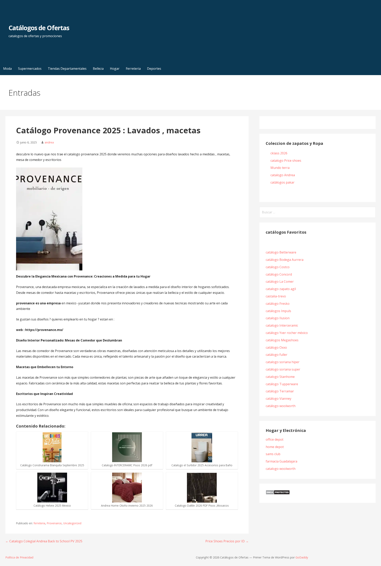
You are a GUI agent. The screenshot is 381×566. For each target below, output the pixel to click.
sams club (273, 454)
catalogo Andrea (283, 175)
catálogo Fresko (278, 303)
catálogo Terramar (280, 391)
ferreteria (39, 523)
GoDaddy (301, 557)
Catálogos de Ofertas (39, 27)
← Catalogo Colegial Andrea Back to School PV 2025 (43, 541)
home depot (275, 447)
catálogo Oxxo (276, 347)
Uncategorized (72, 523)
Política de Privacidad (19, 557)
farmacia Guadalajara (281, 461)
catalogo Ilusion (278, 318)
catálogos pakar (282, 182)
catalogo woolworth (280, 468)
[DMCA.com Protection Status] (278, 493)
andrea (49, 142)
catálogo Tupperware (282, 384)
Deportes (154, 68)
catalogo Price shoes (286, 160)
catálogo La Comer (280, 281)
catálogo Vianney (278, 398)
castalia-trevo (276, 296)
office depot (274, 439)
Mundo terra (280, 167)
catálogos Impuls (278, 311)
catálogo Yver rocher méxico (287, 333)
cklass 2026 (278, 153)
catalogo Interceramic (282, 325)
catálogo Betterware (281, 252)
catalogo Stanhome (280, 376)
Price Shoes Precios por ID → (227, 541)
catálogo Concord (279, 274)
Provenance (54, 523)
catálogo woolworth (281, 406)
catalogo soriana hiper (282, 362)
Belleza (98, 68)
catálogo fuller (276, 354)
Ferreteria (133, 68)
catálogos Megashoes (282, 340)
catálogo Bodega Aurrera (284, 259)
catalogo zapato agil (281, 289)
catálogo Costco (278, 267)
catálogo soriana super (283, 369)
